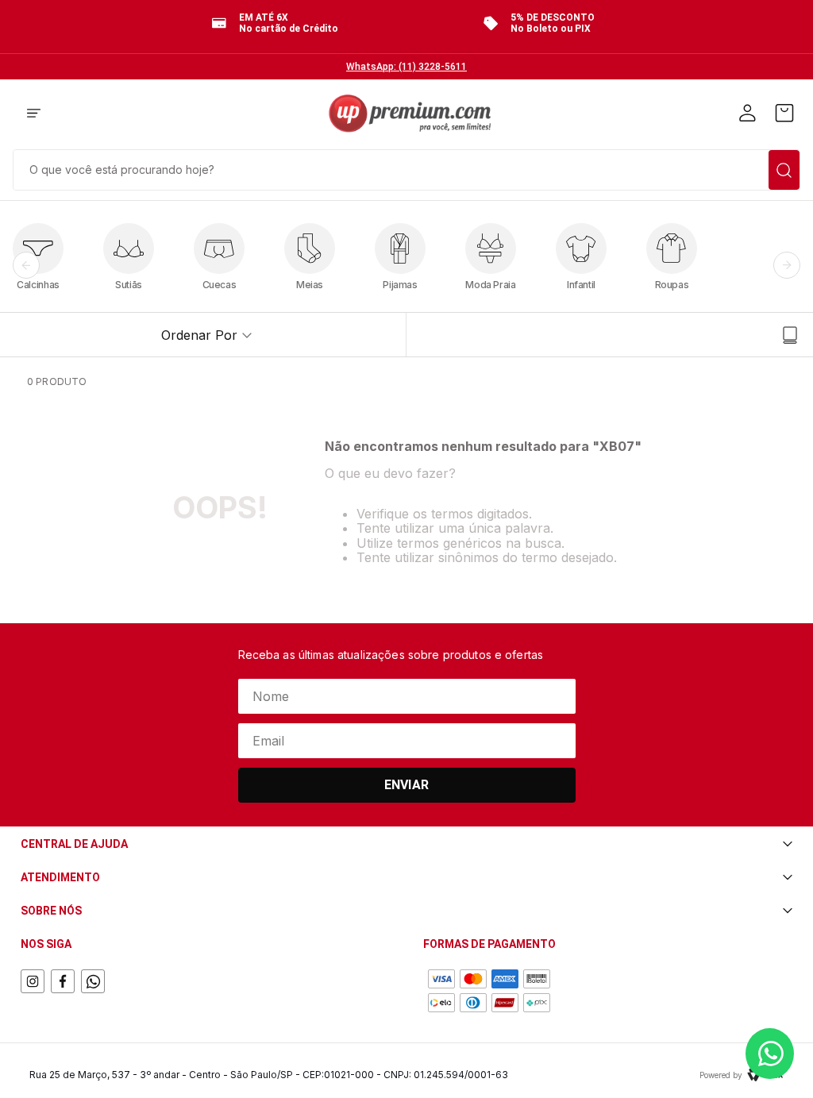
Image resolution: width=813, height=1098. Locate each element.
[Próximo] (786, 265)
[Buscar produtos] (784, 170)
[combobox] (406, 168)
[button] (33, 114)
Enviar (406, 784)
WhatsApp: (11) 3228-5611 (406, 66)
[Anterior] (26, 265)
